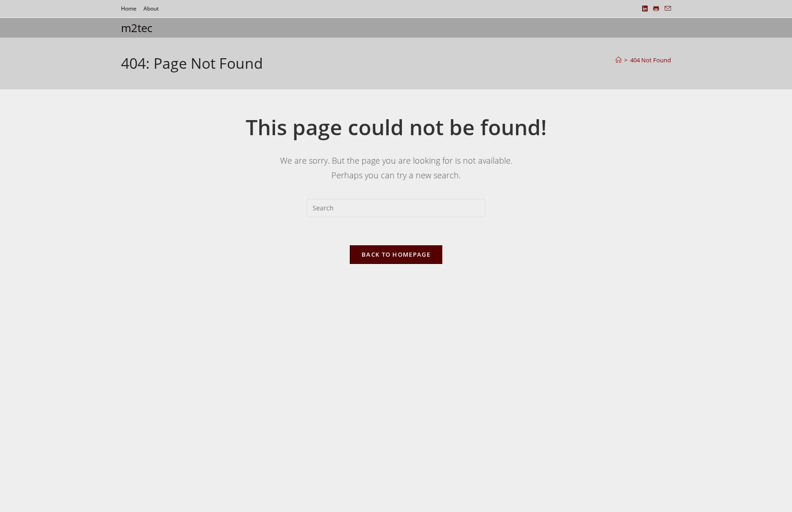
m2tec (136, 27)
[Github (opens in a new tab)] (656, 8)
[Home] (619, 60)
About (151, 8)
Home (129, 8)
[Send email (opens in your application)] (666, 8)
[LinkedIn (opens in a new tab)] (644, 8)
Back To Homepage (396, 254)
